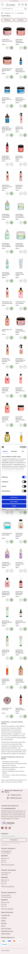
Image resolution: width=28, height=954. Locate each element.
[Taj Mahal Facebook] (2, 827)
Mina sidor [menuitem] (4, 923)
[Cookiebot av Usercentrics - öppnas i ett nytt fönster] (20, 447)
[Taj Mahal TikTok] (9, 827)
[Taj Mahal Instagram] (6, 827)
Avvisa (14, 506)
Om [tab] (23, 451)
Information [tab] (14, 451)
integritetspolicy (5, 845)
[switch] (24, 482)
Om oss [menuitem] (3, 926)
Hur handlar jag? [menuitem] (5, 915)
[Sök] (25, 8)
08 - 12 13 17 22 (10, 886)
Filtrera (8, 20)
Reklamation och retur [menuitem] (7, 931)
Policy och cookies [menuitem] (6, 928)
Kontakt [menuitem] (3, 920)
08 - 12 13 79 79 (10, 865)
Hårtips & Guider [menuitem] (5, 934)
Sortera (21, 20)
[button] (2, 4)
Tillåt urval (14, 501)
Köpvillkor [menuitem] (4, 918)
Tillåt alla (14, 497)
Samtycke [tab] (5, 451)
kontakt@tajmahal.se (10, 808)
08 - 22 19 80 (9, 909)
